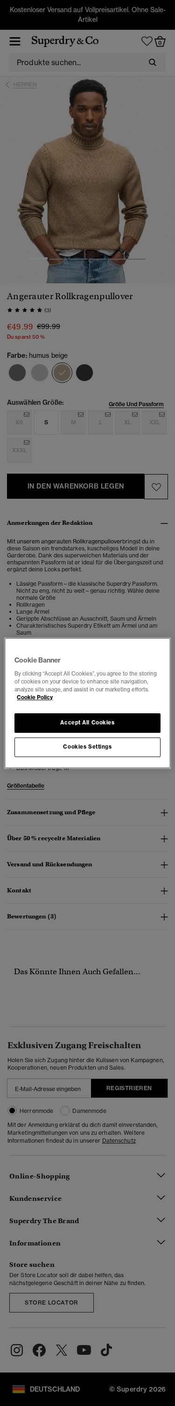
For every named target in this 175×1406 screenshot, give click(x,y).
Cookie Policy (35, 697)
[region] (87, 703)
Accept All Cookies (87, 722)
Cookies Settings (87, 746)
